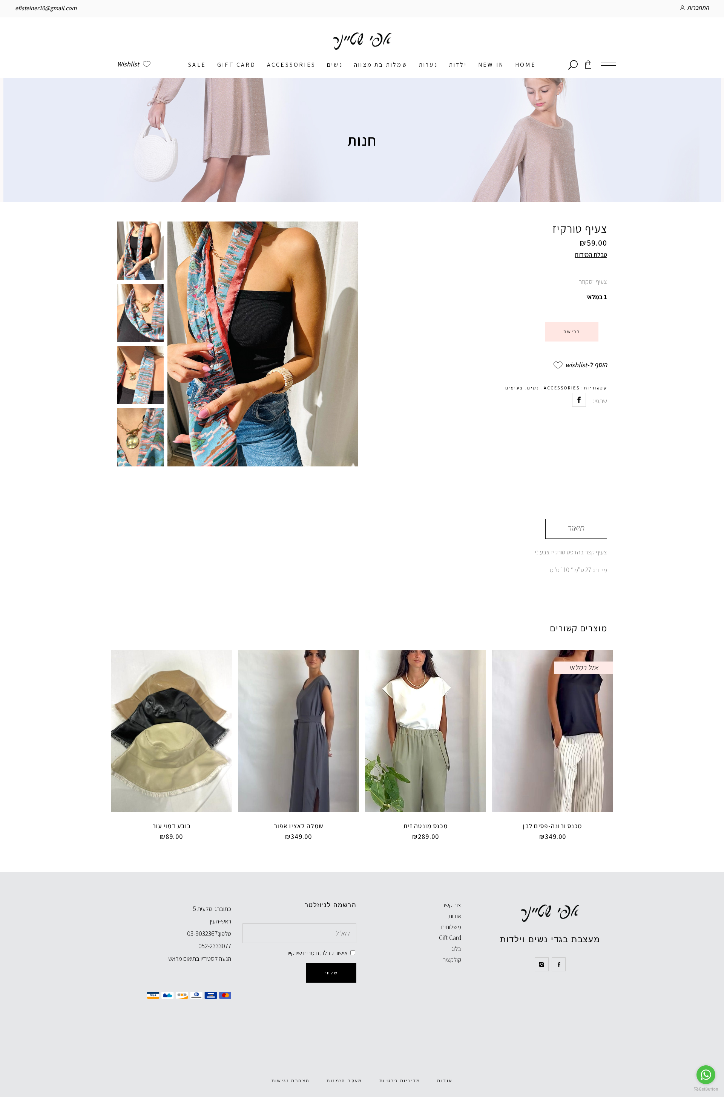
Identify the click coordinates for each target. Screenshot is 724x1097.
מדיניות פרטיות (399, 1081)
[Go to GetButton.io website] (706, 1089)
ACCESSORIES (562, 388)
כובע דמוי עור (171, 826)
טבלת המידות (591, 255)
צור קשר (451, 905)
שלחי (331, 972)
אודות (454, 916)
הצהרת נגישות (291, 1081)
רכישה (571, 331)
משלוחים (451, 927)
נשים (533, 388)
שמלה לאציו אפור (298, 826)
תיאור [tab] (576, 528)
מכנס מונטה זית (425, 826)
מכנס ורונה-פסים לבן (552, 826)
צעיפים (514, 388)
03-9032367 (202, 933)
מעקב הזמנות (344, 1081)
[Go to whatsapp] (705, 1074)
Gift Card (450, 938)
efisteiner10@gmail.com (46, 8)
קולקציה (451, 959)
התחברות (698, 8)
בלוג (456, 949)
